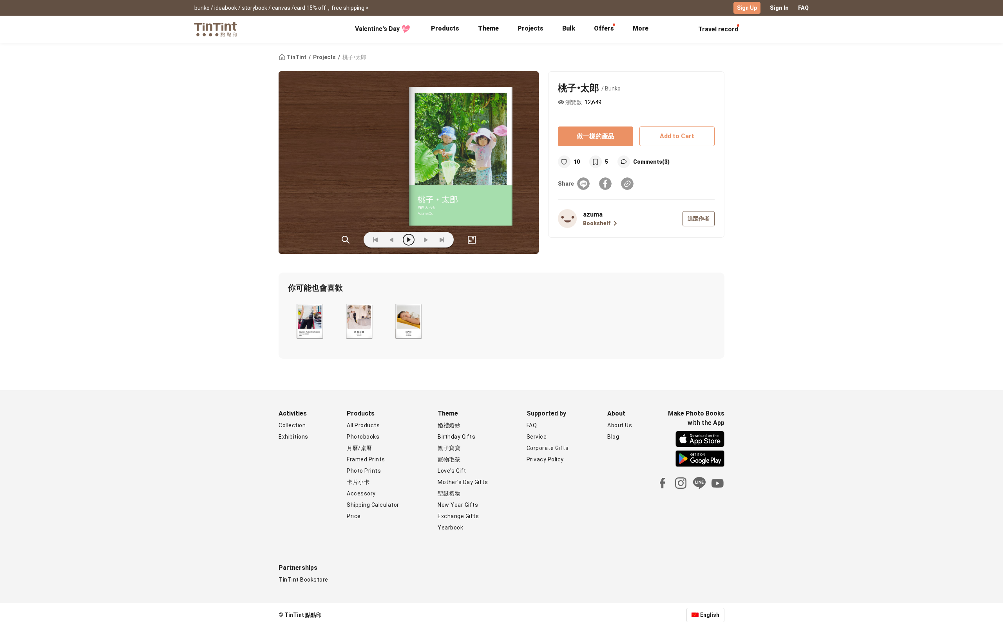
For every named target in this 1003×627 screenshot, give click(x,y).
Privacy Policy (545, 459)
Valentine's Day (377, 29)
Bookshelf (596, 223)
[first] (375, 240)
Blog (613, 437)
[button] (309, 322)
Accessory (361, 493)
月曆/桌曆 (359, 448)
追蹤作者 (699, 218)
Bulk (568, 28)
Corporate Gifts (548, 448)
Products (445, 28)
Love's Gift (452, 471)
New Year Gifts (458, 505)
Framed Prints (366, 459)
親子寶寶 (449, 448)
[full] (472, 240)
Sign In (779, 8)
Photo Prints (364, 471)
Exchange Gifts (458, 516)
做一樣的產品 (595, 136)
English (709, 615)
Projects (530, 28)
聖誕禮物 (449, 493)
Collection (292, 425)
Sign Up (747, 8)
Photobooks (363, 437)
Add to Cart (677, 136)
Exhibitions (293, 437)
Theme (488, 28)
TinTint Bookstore (303, 579)
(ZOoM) (346, 240)
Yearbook (450, 527)
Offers (604, 28)
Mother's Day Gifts (463, 482)
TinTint (297, 57)
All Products (363, 425)
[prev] (392, 240)
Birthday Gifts (456, 437)
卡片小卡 (358, 482)
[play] (408, 239)
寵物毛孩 (449, 459)
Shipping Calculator (373, 505)
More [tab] (640, 28)
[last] (442, 240)
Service (537, 437)
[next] (425, 240)
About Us (619, 425)
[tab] (445, 29)
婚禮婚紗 (449, 425)
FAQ (803, 8)
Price (354, 516)
